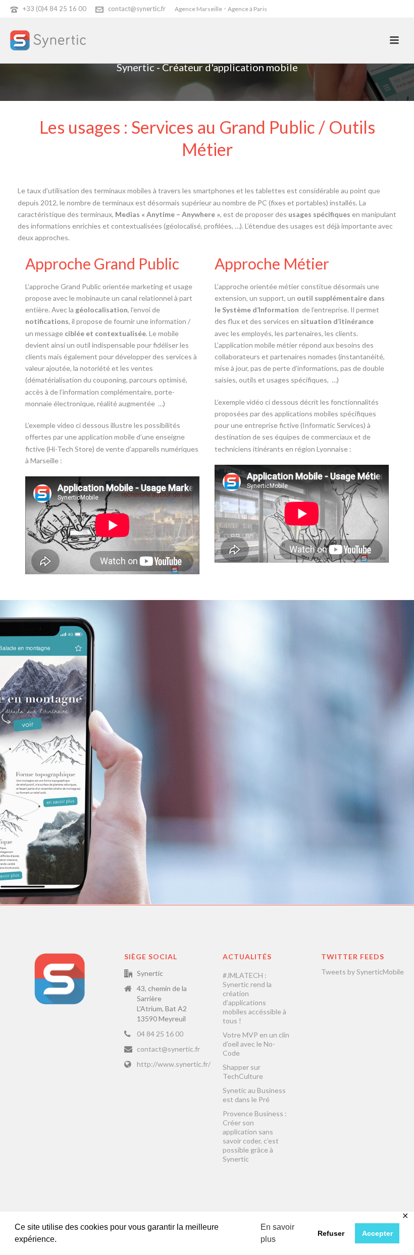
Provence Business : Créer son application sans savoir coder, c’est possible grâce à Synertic (255, 1136)
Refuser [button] (331, 1233)
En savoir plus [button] (277, 1233)
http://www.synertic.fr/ (174, 1064)
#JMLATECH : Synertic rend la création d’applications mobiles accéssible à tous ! (254, 998)
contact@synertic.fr (137, 9)
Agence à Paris (247, 9)
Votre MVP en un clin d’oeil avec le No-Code (256, 1043)
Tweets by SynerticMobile (362, 971)
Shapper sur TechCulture (243, 1071)
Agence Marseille (198, 9)
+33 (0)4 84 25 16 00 (54, 9)
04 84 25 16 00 (160, 1033)
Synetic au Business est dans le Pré (254, 1095)
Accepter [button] (377, 1233)
